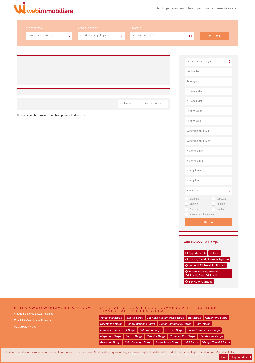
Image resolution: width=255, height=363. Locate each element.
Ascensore (195, 209)
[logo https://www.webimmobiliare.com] (44, 8)
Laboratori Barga (150, 330)
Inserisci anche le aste (202, 214)
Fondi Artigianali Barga (141, 323)
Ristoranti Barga (110, 342)
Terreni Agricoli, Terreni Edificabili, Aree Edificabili (201, 273)
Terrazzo (221, 198)
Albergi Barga (134, 317)
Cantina (221, 209)
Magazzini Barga (110, 336)
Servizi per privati (199, 9)
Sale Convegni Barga (138, 342)
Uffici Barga (190, 342)
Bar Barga (194, 317)
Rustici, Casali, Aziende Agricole (208, 259)
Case (216, 253)
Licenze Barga (174, 330)
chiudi (223, 357)
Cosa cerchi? (88, 28)
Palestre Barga (156, 336)
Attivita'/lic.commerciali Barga (165, 317)
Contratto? (34, 28)
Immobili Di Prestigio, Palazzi (206, 265)
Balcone (194, 203)
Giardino (194, 198)
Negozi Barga (134, 336)
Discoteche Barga (111, 323)
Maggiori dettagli (240, 357)
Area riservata (226, 9)
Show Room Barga (167, 342)
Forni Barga (203, 323)
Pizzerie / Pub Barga (182, 336)
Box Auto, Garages (200, 281)
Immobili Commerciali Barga (118, 330)
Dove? (135, 28)
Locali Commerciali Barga (204, 330)
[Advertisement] (94, 70)
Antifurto (221, 203)
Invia (208, 222)
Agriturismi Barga (111, 317)
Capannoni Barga (216, 317)
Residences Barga (211, 336)
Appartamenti (197, 253)
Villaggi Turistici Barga (216, 342)
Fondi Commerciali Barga (175, 323)
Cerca (215, 36)
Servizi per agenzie (169, 9)
